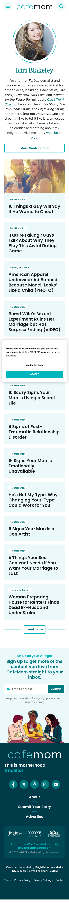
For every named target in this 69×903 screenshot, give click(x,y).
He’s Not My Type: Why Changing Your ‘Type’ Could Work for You (33, 500)
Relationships (17, 199)
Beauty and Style (20, 267)
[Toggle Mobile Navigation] (8, 6)
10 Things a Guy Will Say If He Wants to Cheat (34, 208)
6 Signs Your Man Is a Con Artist (31, 531)
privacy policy (36, 701)
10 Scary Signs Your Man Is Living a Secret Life (31, 398)
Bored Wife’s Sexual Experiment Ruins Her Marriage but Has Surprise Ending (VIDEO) (34, 321)
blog (34, 137)
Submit (56, 689)
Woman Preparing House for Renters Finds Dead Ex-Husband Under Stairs (33, 605)
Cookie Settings (34, 365)
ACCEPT (34, 374)
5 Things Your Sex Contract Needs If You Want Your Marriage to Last (33, 565)
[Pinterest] (34, 784)
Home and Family (20, 590)
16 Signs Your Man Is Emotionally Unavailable (30, 466)
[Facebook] (13, 784)
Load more (35, 629)
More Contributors (34, 148)
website (52, 133)
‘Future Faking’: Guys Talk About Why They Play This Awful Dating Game (32, 243)
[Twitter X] (24, 784)
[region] (34, 361)
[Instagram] (45, 784)
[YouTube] (55, 784)
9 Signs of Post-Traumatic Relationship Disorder (34, 432)
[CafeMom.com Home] (34, 6)
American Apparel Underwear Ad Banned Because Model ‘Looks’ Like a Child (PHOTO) (33, 282)
